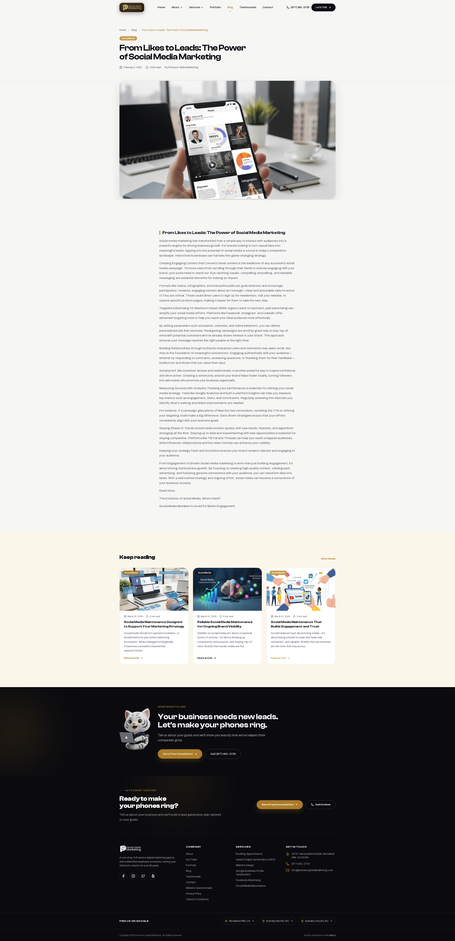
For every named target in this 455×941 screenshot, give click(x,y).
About (175, 7)
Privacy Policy (193, 893)
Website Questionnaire (199, 888)
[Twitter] (143, 876)
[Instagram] (133, 876)
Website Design (245, 865)
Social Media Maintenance (251, 886)
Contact (268, 7)
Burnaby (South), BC (317, 921)
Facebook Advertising (248, 880)
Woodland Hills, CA (239, 921)
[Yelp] (153, 876)
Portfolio (215, 7)
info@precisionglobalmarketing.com (312, 870)
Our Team (191, 859)
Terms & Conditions (197, 899)
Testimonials (247, 7)
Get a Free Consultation (278, 804)
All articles (328, 558)
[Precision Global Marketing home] (131, 7)
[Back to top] (446, 935)
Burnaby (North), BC (277, 921)
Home (161, 7)
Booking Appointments (249, 854)
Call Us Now (322, 804)
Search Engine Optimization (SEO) (255, 859)
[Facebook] (123, 876)
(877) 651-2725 (300, 7)
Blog (230, 7)
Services (194, 7)
